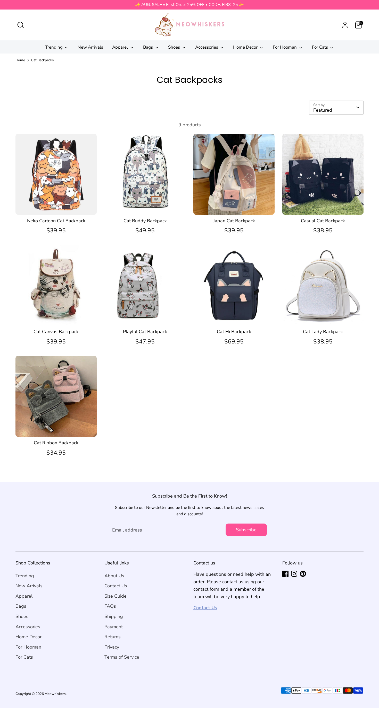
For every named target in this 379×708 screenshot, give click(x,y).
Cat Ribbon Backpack (56, 443)
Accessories (207, 47)
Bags (148, 47)
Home (20, 60)
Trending (54, 47)
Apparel (120, 47)
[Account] (345, 25)
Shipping (113, 616)
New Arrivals (90, 47)
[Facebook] (285, 574)
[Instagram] (294, 574)
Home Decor (246, 47)
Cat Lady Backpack (323, 332)
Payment (113, 627)
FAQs (110, 606)
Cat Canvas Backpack (56, 332)
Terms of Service (121, 657)
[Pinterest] (303, 574)
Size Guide (115, 596)
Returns (112, 637)
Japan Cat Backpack (234, 221)
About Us (114, 576)
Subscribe (246, 530)
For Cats (320, 47)
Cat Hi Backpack (234, 332)
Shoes (174, 47)
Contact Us (115, 586)
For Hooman (285, 47)
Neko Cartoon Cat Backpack (56, 221)
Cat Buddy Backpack (145, 221)
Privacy (111, 647)
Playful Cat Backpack (145, 332)
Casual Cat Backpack (323, 221)
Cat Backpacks (42, 60)
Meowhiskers (55, 693)
